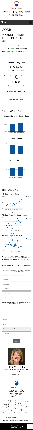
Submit (16, 341)
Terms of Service (12, 420)
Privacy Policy (5, 420)
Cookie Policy (20, 420)
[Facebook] (13, 17)
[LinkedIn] (16, 17)
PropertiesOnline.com (19, 400)
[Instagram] (19, 17)
